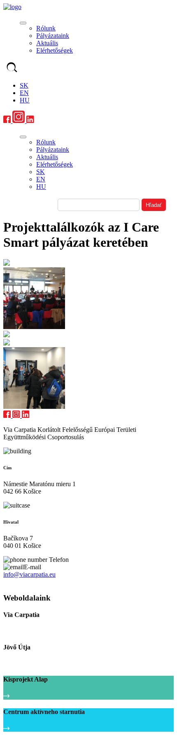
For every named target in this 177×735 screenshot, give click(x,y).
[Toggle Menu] (23, 23)
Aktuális (47, 42)
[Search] (12, 68)
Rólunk (46, 28)
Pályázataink (52, 35)
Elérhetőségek (54, 50)
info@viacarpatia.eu (29, 574)
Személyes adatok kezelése (34, 582)
